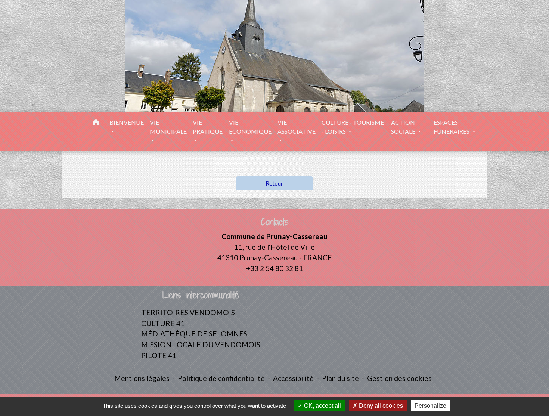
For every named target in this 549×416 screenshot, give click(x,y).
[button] (96, 123)
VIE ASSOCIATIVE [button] (296, 127)
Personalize (430, 406)
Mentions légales (142, 378)
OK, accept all (322, 406)
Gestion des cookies (399, 378)
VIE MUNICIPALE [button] (168, 127)
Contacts (275, 222)
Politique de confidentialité (221, 378)
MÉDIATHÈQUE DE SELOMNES (194, 333)
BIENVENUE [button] (126, 122)
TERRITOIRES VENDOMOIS (188, 312)
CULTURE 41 (162, 323)
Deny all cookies (380, 406)
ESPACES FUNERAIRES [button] (452, 127)
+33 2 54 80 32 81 (274, 268)
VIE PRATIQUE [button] (208, 127)
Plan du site (340, 378)
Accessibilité (293, 378)
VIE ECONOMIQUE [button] (250, 127)
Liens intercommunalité (200, 295)
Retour (274, 183)
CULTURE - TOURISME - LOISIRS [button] (353, 127)
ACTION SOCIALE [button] (403, 127)
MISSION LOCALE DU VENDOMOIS (200, 344)
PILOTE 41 (158, 355)
